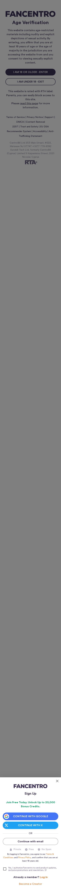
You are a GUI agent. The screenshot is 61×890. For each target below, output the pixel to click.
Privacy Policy (24, 857)
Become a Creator (30, 884)
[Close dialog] (57, 781)
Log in (44, 877)
